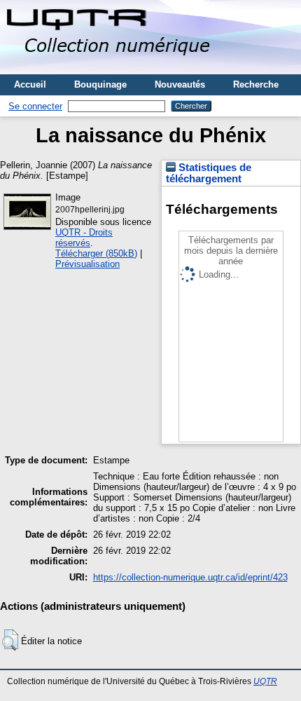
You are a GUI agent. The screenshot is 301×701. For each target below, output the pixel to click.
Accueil (30, 84)
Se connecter (35, 106)
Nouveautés (180, 84)
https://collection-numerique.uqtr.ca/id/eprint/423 (190, 577)
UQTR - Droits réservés (84, 237)
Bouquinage (100, 84)
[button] (10, 640)
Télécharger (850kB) (96, 253)
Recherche (256, 84)
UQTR (265, 681)
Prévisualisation (87, 264)
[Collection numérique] (110, 69)
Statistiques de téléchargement (208, 173)
